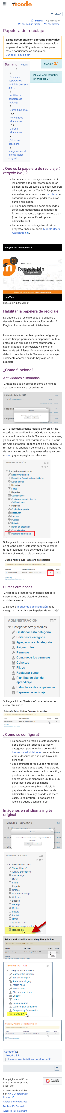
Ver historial (54, 24)
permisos (51, 194)
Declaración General (13, 1106)
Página (39, 20)
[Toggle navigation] (4, 4)
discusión (55, 20)
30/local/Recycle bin (18, 54)
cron (8, 455)
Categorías (10, 1051)
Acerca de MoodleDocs (15, 1101)
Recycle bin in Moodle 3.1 (18, 247)
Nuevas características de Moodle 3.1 (29, 1059)
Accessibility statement (15, 1110)
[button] (32, 272)
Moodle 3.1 (12, 1055)
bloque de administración (32, 606)
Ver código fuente (31, 24)
